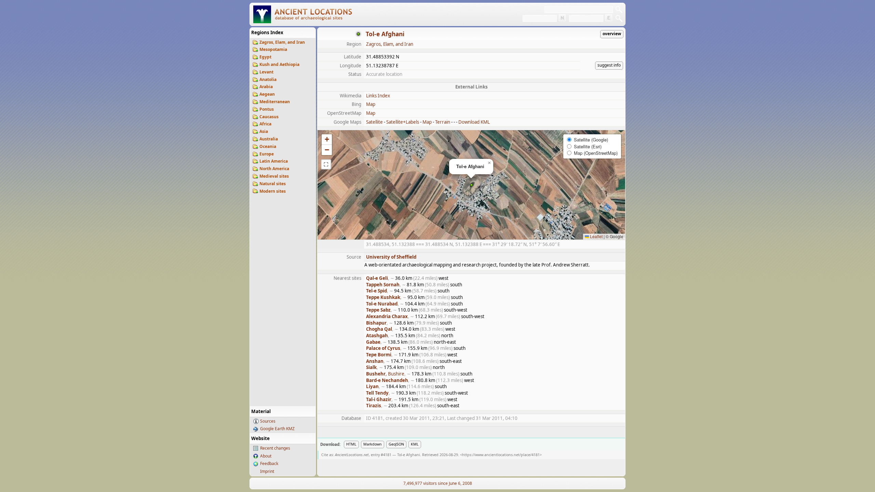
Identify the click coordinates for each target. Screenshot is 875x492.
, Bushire (385, 374)
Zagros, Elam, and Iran (282, 42)
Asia (263, 131)
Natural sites (272, 184)
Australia (268, 139)
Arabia (266, 87)
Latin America (273, 161)
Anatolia (268, 79)
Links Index (378, 96)
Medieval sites (274, 176)
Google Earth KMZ (277, 429)
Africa (265, 124)
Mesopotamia (273, 49)
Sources (267, 421)
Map (370, 104)
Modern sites (272, 191)
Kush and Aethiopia (279, 64)
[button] (471, 185)
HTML (351, 444)
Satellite (374, 122)
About (265, 456)
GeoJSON (396, 444)
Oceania (267, 146)
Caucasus (269, 117)
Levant (266, 72)
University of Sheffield (391, 257)
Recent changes (275, 448)
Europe (266, 154)
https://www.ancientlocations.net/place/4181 (501, 454)
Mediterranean (274, 102)
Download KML (474, 122)
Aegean (267, 94)
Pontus (266, 109)
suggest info (609, 65)
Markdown (372, 444)
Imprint (267, 471)
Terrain (442, 122)
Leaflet (596, 236)
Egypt (265, 57)
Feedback (269, 463)
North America (274, 169)
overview (612, 34)
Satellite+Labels (402, 122)
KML (415, 444)
